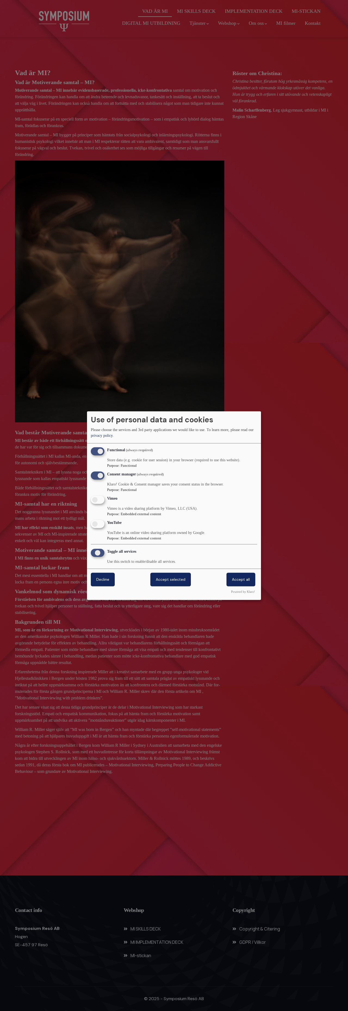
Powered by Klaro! (243, 591)
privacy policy (102, 436)
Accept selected (170, 579)
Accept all (241, 579)
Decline (102, 579)
